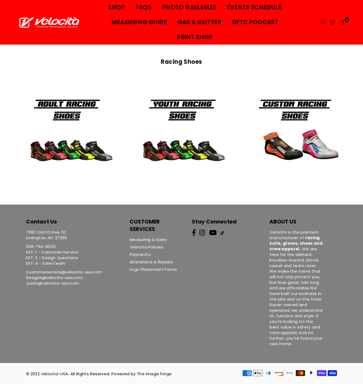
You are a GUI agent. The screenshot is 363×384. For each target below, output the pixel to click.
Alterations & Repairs (151, 262)
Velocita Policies (146, 247)
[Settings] (332, 22)
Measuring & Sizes (148, 239)
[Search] (323, 22)
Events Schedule (254, 7)
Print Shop (195, 37)
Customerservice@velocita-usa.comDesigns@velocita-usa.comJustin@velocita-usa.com (64, 277)
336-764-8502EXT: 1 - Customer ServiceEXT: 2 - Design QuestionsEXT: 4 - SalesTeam (52, 255)
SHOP (116, 7)
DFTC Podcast (255, 22)
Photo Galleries (189, 7)
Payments (140, 254)
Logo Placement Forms (153, 269)
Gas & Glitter (199, 22)
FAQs (143, 7)
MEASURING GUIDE (139, 22)
